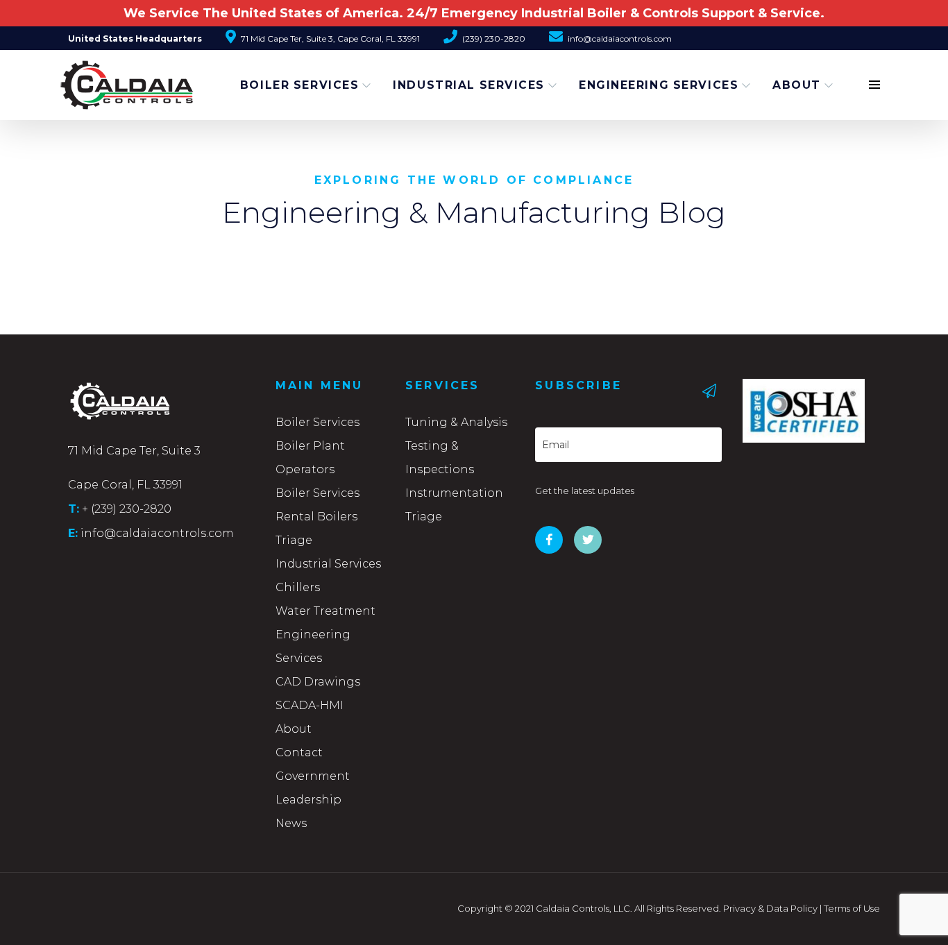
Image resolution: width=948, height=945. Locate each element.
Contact (299, 752)
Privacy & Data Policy (770, 908)
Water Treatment (325, 611)
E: (73, 533)
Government (313, 776)
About (796, 85)
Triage (294, 540)
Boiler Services (299, 85)
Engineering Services (658, 85)
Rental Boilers (316, 516)
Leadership (308, 799)
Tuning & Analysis (456, 422)
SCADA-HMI (310, 705)
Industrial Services (469, 85)
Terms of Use (852, 908)
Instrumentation (454, 493)
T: (73, 509)
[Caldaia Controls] (110, 78)
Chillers (298, 587)
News (291, 823)
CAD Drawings (318, 681)
